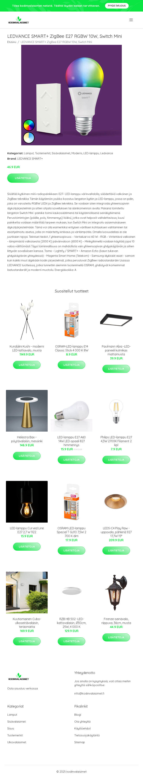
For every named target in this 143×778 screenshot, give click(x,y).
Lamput (29, 153)
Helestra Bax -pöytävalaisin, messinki (26, 439)
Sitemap (79, 742)
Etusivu (11, 42)
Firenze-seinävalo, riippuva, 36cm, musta (116, 621)
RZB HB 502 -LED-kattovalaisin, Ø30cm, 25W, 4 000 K (71, 623)
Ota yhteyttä (82, 721)
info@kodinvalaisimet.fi (89, 693)
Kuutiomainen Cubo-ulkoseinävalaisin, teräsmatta (27, 623)
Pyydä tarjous (117, 5)
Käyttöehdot (82, 728)
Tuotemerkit (42, 153)
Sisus (10, 728)
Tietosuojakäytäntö (87, 735)
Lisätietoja (23, 178)
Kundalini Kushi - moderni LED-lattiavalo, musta (27, 348)
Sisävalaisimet (61, 153)
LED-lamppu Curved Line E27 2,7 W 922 (27, 530)
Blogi (77, 714)
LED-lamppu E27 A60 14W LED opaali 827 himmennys (71, 441)
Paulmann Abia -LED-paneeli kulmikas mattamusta (116, 350)
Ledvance (106, 153)
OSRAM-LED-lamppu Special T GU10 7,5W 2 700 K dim (71, 532)
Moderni (77, 153)
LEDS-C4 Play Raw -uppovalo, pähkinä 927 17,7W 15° (116, 532)
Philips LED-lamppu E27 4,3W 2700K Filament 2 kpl (116, 441)
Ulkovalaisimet (16, 742)
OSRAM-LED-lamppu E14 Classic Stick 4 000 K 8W (71, 348)
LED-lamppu (91, 153)
